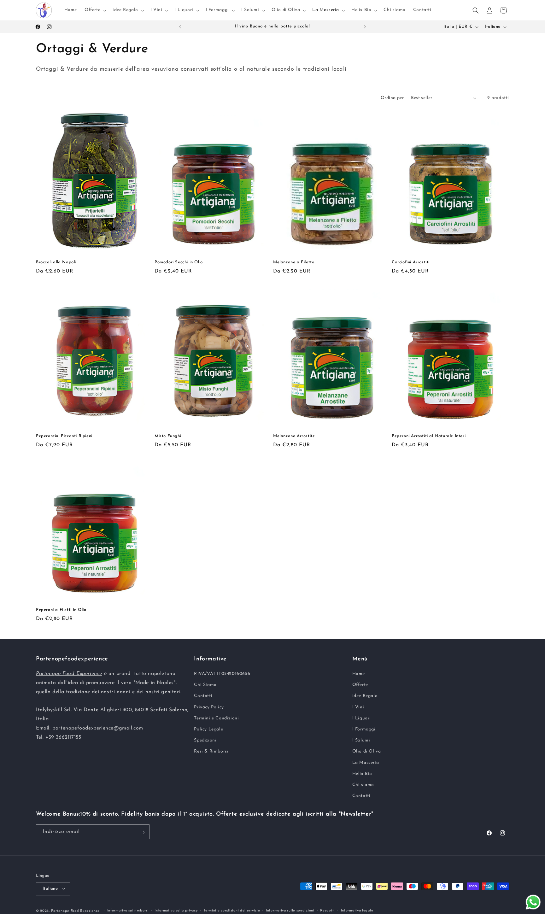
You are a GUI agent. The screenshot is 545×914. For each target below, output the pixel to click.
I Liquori (361, 718)
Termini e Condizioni (216, 718)
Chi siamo (363, 784)
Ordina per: (392, 98)
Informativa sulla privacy (176, 910)
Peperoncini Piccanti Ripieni (64, 436)
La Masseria (365, 762)
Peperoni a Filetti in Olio (61, 610)
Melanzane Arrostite (294, 436)
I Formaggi (364, 729)
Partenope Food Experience (75, 910)
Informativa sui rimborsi (128, 910)
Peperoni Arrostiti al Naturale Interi (429, 436)
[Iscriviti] (142, 832)
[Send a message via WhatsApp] (533, 902)
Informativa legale (357, 910)
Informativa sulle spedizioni (290, 910)
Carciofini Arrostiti (411, 262)
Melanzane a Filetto (293, 262)
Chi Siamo (205, 685)
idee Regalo (365, 696)
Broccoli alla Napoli (56, 262)
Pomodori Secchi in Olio (179, 262)
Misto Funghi (168, 436)
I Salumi (361, 740)
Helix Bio (362, 773)
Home (358, 673)
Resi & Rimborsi (211, 751)
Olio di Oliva (366, 751)
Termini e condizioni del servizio (231, 910)
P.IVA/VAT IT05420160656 (222, 673)
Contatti (203, 696)
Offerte (360, 685)
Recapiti (327, 910)
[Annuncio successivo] (365, 27)
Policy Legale (208, 729)
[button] (95, 10)
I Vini (358, 707)
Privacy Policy (209, 707)
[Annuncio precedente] (180, 27)
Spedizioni (205, 740)
